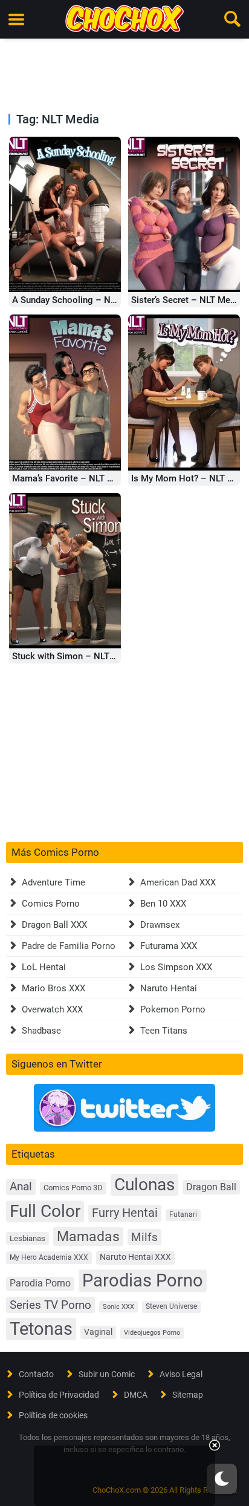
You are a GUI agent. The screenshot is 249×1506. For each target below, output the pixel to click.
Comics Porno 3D (73, 1187)
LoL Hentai (44, 967)
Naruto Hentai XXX (135, 1257)
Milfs (144, 1237)
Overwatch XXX (52, 1009)
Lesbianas (27, 1238)
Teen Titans (163, 1030)
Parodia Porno (40, 1283)
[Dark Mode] (222, 1479)
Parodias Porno (142, 1280)
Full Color (45, 1211)
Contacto (36, 1374)
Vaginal (98, 1332)
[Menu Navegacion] (16, 19)
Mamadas (88, 1236)
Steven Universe (171, 1306)
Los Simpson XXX (176, 967)
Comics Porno (51, 903)
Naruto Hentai (168, 988)
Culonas (144, 1185)
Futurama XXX (168, 945)
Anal (21, 1186)
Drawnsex (159, 924)
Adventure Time (53, 882)
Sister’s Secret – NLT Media (186, 300)
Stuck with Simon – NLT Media (74, 656)
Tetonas (41, 1329)
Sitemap (187, 1395)
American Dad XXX (178, 882)
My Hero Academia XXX (49, 1257)
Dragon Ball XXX (54, 924)
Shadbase (41, 1030)
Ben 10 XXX (163, 903)
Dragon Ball (211, 1187)
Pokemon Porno (172, 1009)
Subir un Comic (107, 1374)
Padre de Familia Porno (68, 945)
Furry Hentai (125, 1213)
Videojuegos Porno (152, 1333)
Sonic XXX (118, 1307)
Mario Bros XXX (53, 988)
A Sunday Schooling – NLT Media (79, 300)
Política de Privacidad (59, 1395)
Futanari (183, 1214)
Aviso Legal (181, 1374)
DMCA (135, 1395)
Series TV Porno (50, 1305)
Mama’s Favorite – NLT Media (72, 478)
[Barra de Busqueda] (232, 19)
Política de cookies (53, 1415)
